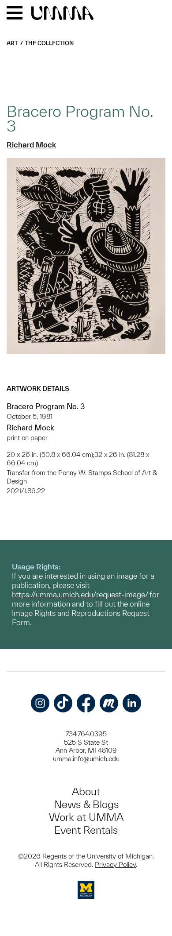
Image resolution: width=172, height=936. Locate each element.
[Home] (62, 13)
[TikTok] (63, 703)
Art (12, 43)
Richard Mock (31, 144)
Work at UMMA (86, 817)
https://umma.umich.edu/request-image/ (80, 594)
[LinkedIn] (132, 703)
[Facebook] (86, 703)
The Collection (49, 43)
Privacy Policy (115, 864)
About (86, 791)
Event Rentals (86, 830)
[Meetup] (109, 703)
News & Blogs (86, 804)
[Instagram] (40, 703)
